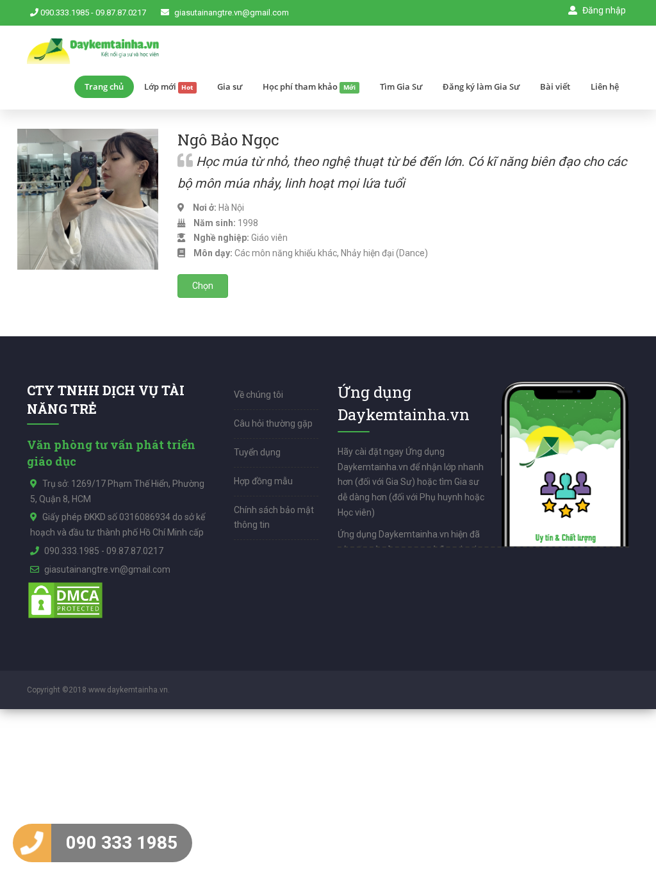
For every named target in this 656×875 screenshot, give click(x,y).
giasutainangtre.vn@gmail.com (231, 12)
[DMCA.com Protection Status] (65, 599)
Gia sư (229, 86)
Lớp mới (168, 86)
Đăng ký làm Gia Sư (481, 86)
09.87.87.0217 (120, 12)
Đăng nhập (603, 10)
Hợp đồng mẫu (263, 481)
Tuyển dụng (257, 452)
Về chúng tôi (258, 394)
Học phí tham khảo (309, 86)
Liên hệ (605, 86)
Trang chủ (104, 86)
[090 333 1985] (32, 843)
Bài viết (555, 86)
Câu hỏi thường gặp (273, 423)
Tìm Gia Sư (401, 86)
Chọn (202, 286)
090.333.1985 (64, 12)
